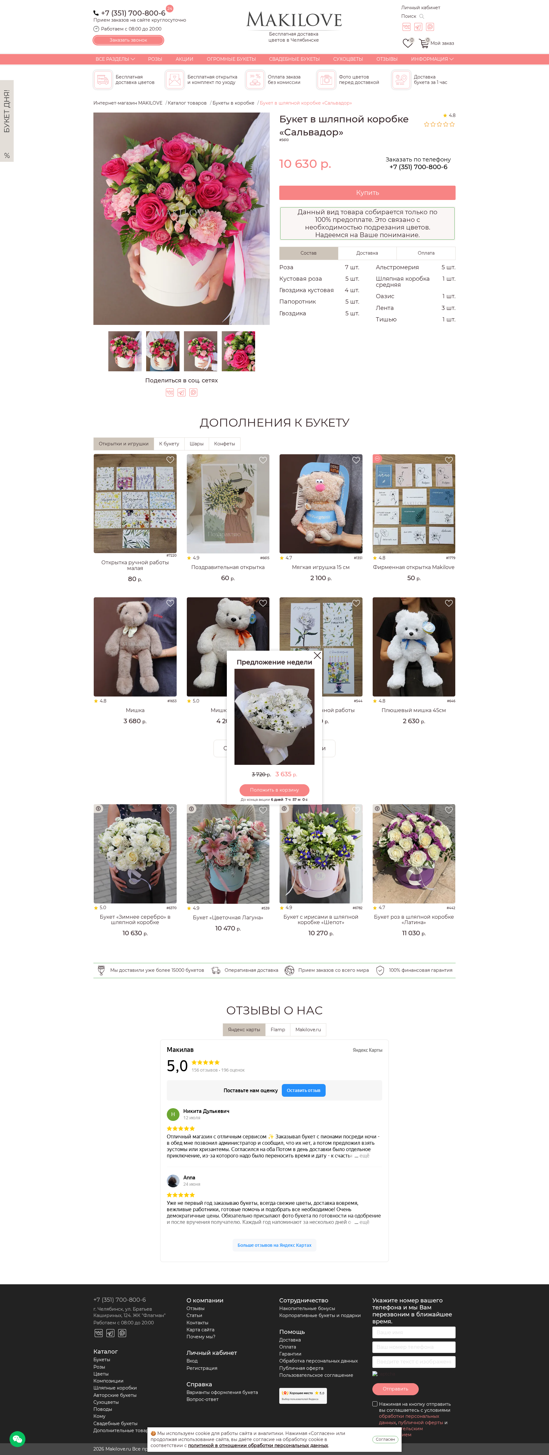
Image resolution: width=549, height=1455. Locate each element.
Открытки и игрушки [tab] (124, 444)
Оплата (287, 1347)
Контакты (197, 1323)
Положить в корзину (274, 790)
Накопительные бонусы (307, 1308)
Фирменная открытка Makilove (414, 567)
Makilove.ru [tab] (308, 1030)
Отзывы (387, 59)
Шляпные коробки (115, 1388)
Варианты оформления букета (222, 1392)
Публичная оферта (301, 1368)
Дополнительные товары (122, 1430)
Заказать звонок (128, 40)
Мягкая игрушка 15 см (321, 567)
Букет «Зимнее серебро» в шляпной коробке (135, 919)
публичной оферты (420, 1422)
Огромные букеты (231, 59)
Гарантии (290, 1354)
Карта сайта (200, 1330)
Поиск (408, 16)
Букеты (101, 1359)
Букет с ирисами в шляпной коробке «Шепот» (320, 919)
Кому (99, 1416)
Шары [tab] (197, 444)
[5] (452, 124)
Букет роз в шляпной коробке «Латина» (414, 919)
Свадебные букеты (294, 59)
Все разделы (112, 59)
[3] (440, 124)
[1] (427, 124)
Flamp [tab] (278, 1030)
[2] (433, 124)
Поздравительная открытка (228, 567)
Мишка (135, 710)
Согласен (385, 1439)
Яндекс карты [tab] (244, 1030)
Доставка (290, 1340)
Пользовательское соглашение (316, 1375)
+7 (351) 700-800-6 (133, 12)
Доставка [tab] (367, 253)
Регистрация (201, 1368)
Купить (367, 192)
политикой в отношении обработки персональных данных (258, 1445)
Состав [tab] (309, 253)
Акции (184, 59)
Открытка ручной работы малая (135, 565)
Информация (429, 59)
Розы (155, 59)
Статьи (194, 1315)
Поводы (102, 1409)
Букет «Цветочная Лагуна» (228, 918)
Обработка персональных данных (318, 1361)
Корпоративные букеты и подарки (320, 1315)
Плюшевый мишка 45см (414, 710)
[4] (446, 124)
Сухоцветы (348, 59)
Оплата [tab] (426, 253)
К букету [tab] (169, 444)
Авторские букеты (115, 1395)
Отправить (395, 1389)
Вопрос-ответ (202, 1399)
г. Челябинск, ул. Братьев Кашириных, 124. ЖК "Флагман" (129, 1312)
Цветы (101, 1374)
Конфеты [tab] (224, 444)
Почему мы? (200, 1337)
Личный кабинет (420, 7)
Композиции (108, 1381)
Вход (192, 1361)
